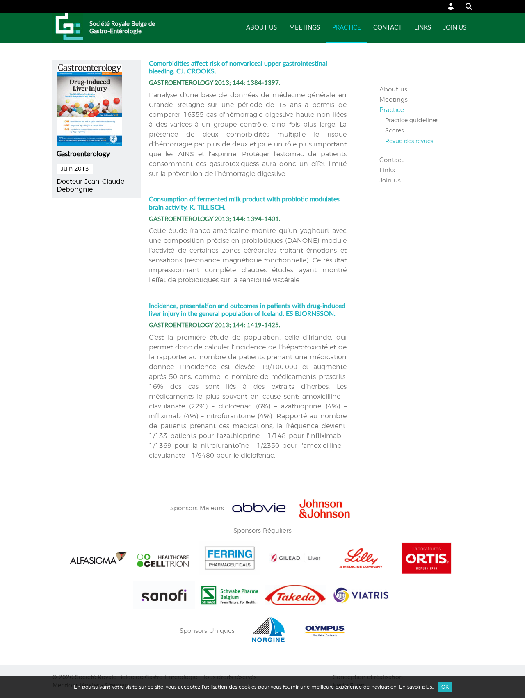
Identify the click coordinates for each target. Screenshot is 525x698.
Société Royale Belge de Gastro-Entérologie (122, 27)
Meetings (304, 28)
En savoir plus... (416, 686)
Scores (394, 131)
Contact (387, 28)
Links (422, 28)
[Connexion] (451, 6)
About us (261, 28)
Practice (346, 28)
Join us (454, 28)
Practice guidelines (411, 120)
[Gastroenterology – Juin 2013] (89, 103)
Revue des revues (409, 141)
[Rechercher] (464, 6)
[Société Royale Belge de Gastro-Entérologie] (67, 28)
